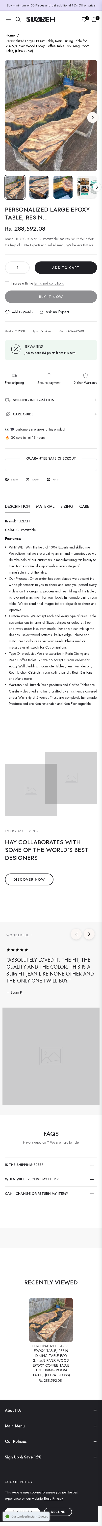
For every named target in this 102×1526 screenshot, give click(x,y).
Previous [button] (9, 117)
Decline (58, 1512)
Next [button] (92, 117)
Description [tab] (17, 506)
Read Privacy (53, 1498)
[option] (51, 115)
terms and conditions (49, 283)
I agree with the (37, 283)
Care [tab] (84, 506)
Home (10, 35)
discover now (29, 879)
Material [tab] (45, 506)
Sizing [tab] (66, 506)
